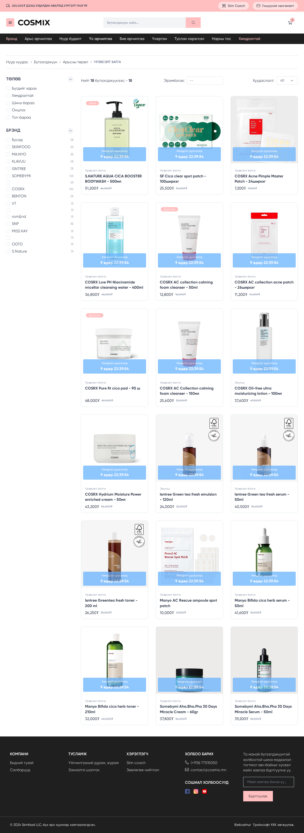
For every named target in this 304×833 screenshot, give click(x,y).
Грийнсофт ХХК (264, 825)
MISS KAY (20, 231)
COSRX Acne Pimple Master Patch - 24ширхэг (259, 179)
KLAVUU (19, 161)
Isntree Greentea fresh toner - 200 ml (111, 603)
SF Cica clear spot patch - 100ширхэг (183, 179)
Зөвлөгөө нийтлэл (143, 770)
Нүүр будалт (70, 38)
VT (14, 203)
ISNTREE (19, 168)
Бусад (17, 139)
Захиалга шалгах (84, 770)
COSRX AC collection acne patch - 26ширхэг (264, 285)
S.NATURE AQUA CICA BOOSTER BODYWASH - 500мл (113, 179)
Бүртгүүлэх (258, 796)
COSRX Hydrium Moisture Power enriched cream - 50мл (113, 497)
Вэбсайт (241, 825)
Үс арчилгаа (100, 38)
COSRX (18, 189)
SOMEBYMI (21, 176)
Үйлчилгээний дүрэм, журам (93, 762)
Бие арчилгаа (132, 38)
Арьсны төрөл (75, 62)
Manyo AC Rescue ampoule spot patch (188, 603)
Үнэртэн (159, 38)
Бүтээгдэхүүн (45, 62)
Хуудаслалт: (263, 80)
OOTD (17, 244)
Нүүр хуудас (17, 62)
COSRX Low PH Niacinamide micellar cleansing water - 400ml (114, 285)
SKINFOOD (21, 147)
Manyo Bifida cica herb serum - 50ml (262, 603)
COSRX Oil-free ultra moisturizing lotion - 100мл (258, 391)
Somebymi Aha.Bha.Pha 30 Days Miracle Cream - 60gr (188, 709)
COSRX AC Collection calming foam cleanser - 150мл (187, 391)
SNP (15, 224)
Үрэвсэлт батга (95, 170)
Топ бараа (21, 117)
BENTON (19, 196)
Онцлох (18, 110)
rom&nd (19, 216)
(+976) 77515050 (204, 762)
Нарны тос (221, 38)
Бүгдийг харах (24, 88)
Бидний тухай (21, 762)
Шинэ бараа (23, 103)
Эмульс (240, 382)
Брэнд (11, 38)
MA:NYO (19, 154)
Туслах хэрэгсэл (189, 38)
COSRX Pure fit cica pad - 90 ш (112, 388)
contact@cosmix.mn (208, 770)
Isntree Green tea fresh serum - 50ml (262, 497)
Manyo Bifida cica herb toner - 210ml (112, 709)
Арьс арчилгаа (38, 38)
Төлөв (13, 79)
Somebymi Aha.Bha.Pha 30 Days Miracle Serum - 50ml (263, 709)
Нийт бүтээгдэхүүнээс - (106, 80)
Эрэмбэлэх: (174, 80)
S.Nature (19, 251)
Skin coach (136, 762)
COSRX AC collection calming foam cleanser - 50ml (186, 285)
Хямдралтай (249, 38)
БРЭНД (13, 130)
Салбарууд (20, 770)
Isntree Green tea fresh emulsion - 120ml (188, 497)
